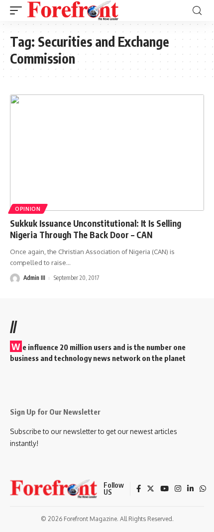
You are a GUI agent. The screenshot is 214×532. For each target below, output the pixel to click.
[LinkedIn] (190, 489)
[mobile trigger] (18, 10)
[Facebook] (138, 489)
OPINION (28, 209)
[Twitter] (150, 489)
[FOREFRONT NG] (73, 10)
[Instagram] (178, 489)
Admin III (34, 277)
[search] (197, 10)
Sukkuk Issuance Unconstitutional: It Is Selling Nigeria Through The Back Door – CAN (95, 229)
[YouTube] (164, 489)
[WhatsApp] (203, 489)
